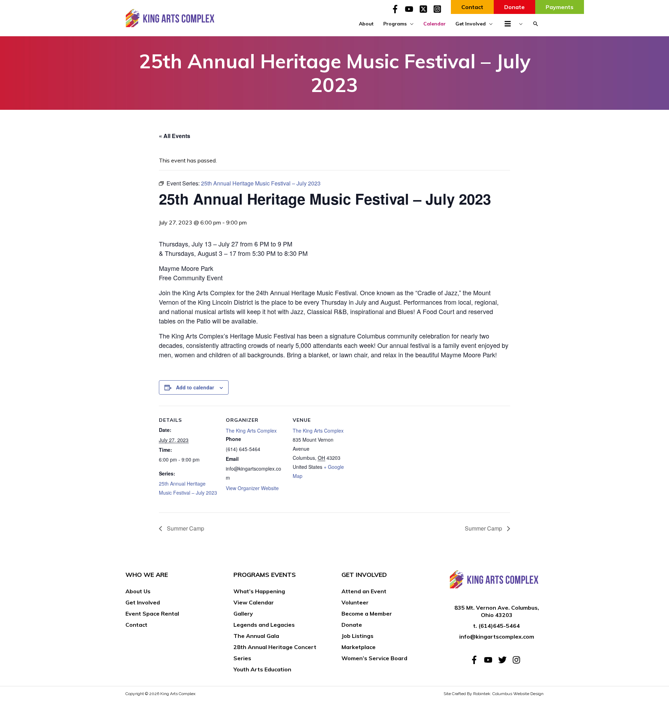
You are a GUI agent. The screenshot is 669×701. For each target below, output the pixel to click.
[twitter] (504, 660)
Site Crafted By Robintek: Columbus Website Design (494, 693)
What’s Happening (259, 591)
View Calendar (253, 602)
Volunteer (355, 602)
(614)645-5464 (499, 625)
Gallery (243, 613)
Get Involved (142, 602)
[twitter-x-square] (425, 9)
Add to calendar (195, 387)
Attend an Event (363, 591)
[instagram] (517, 660)
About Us (138, 591)
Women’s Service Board (374, 658)
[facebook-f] (397, 9)
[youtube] (411, 9)
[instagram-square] (438, 9)
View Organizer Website (252, 488)
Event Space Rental (152, 613)
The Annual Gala (256, 635)
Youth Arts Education (262, 669)
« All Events (174, 136)
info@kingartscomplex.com (496, 636)
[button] (535, 24)
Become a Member (366, 613)
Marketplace (358, 646)
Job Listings (357, 635)
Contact (136, 624)
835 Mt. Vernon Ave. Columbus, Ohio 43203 (496, 611)
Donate (351, 624)
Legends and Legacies (264, 624)
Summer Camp (185, 528)
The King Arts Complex (251, 430)
